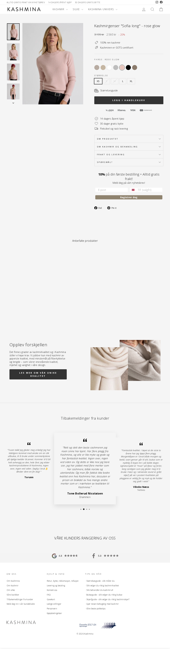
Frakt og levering (111, 154)
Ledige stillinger (54, 603)
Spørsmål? (105, 162)
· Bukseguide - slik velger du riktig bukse (103, 594)
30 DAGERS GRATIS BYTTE (87, 2)
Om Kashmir (13, 585)
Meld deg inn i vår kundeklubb (21, 603)
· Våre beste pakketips (95, 608)
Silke (77, 9)
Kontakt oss (52, 590)
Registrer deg (128, 197)
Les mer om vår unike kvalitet (38, 374)
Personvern (52, 608)
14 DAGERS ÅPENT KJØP (60, 2)
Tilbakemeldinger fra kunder (20, 599)
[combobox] (133, 190)
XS (98, 81)
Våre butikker (13, 594)
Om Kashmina (13, 580)
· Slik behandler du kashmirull (99, 590)
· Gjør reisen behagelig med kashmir (102, 603)
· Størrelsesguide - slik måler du (100, 580)
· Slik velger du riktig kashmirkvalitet (102, 585)
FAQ (49, 594)
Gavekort (51, 599)
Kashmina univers (101, 9)
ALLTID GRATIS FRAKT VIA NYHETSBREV (26, 2)
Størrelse (101, 75)
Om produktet (107, 139)
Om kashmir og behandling (117, 146)
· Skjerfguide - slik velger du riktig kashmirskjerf (107, 599)
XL (131, 81)
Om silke (11, 590)
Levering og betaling (56, 585)
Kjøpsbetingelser (54, 613)
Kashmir (59, 9)
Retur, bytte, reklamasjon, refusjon (63, 580)
